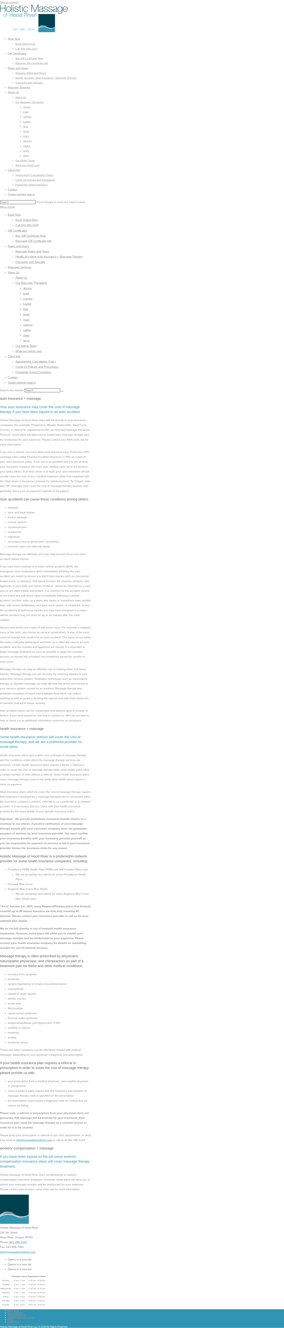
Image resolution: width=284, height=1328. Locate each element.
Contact (13, 377)
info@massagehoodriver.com (34, 1140)
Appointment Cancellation (21, 1317)
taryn (26, 340)
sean (26, 335)
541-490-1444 (18, 1242)
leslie (26, 314)
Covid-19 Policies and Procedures (36, 366)
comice (27, 298)
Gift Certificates (17, 230)
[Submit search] (62, 391)
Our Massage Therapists (31, 282)
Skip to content (9, 2)
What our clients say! (28, 351)
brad (26, 293)
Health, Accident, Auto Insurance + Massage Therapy (49, 256)
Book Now (14, 214)
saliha (27, 330)
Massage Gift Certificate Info (33, 241)
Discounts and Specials (30, 262)
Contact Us (13, 1322)
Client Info (14, 356)
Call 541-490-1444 (26, 225)
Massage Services (19, 267)
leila (25, 309)
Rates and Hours (18, 246)
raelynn (27, 325)
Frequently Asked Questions (33, 372)
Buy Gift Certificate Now (30, 235)
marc (26, 319)
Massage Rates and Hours (32, 251)
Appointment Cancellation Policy (35, 361)
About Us (14, 272)
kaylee (27, 304)
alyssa (27, 288)
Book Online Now (26, 220)
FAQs (10, 1319)
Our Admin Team (26, 346)
